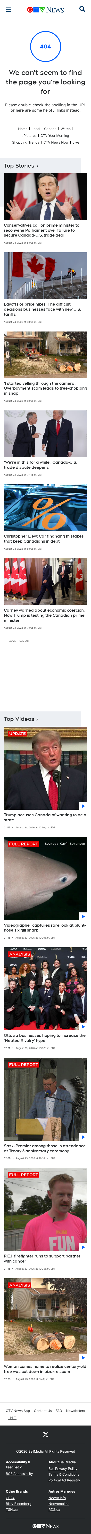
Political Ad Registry (64, 1480)
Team (12, 1417)
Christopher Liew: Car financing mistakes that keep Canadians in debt (44, 539)
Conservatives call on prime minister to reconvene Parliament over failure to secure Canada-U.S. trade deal (41, 230)
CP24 (10, 1498)
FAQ (59, 1411)
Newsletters (75, 1411)
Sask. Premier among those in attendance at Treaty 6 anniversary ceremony (45, 1148)
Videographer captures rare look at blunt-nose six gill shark (45, 928)
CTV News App (18, 1411)
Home (22, 129)
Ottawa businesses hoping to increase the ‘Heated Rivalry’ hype (45, 1038)
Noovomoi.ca (59, 1504)
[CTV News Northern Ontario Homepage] (45, 10)
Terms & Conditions (64, 1474)
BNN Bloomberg (19, 1504)
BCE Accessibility (19, 1474)
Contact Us (43, 1411)
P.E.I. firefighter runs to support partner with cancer (42, 1259)
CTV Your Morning (55, 135)
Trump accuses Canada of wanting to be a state (45, 817)
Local (36, 129)
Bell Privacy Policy (63, 1468)
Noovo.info (57, 1498)
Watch (66, 129)
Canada (50, 129)
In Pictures (28, 135)
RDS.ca (54, 1509)
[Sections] (9, 10)
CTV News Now (55, 142)
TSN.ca (12, 1509)
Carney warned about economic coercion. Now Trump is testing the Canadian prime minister (44, 615)
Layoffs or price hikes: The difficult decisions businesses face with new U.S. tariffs (42, 309)
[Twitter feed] (46, 1434)
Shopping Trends (25, 142)
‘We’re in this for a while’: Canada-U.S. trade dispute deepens (40, 465)
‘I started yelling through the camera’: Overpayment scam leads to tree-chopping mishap (45, 388)
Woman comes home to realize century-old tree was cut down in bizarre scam (45, 1369)
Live (76, 142)
